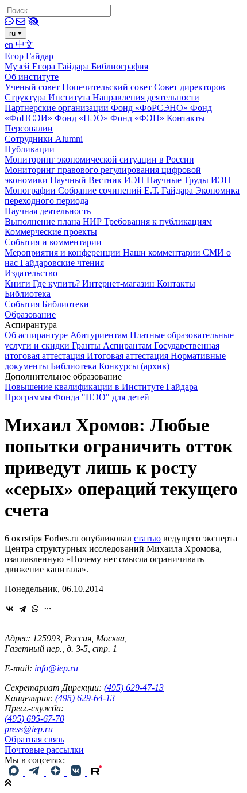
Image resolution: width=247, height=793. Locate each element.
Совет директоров (189, 87)
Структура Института (48, 97)
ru (15, 33)
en (10, 44)
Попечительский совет (108, 87)
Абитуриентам (100, 335)
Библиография (119, 66)
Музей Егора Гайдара (48, 66)
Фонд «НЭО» (82, 118)
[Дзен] (56, 772)
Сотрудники (30, 139)
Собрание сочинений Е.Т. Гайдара (126, 190)
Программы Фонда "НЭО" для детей (77, 397)
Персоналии (29, 128)
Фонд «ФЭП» (138, 118)
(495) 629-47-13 (134, 688)
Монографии (31, 190)
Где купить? (57, 283)
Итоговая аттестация (129, 356)
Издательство (31, 273)
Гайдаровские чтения (62, 263)
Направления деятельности (145, 97)
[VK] (77, 772)
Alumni (69, 139)
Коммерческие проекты (51, 232)
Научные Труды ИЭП (188, 180)
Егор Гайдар (29, 56)
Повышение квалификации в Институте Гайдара (101, 387)
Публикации (30, 149)
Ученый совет (33, 87)
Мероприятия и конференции (64, 252)
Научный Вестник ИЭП (98, 180)
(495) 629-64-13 (85, 698)
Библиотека (28, 294)
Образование (30, 314)
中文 (25, 44)
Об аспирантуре (37, 335)
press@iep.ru (29, 729)
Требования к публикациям (158, 221)
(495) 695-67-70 (34, 719)
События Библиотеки (47, 304)
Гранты (87, 345)
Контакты (186, 118)
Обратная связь (34, 739)
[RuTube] (96, 772)
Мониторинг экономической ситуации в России (99, 159)
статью (147, 538)
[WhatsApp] (35, 609)
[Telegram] (22, 609)
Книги (19, 283)
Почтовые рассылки (44, 750)
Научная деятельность (48, 211)
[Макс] (15, 772)
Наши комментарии (163, 252)
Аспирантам (128, 345)
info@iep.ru (56, 668)
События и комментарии (53, 242)
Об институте (32, 77)
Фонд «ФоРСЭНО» (150, 108)
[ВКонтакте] (10, 609)
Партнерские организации (58, 108)
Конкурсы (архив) (134, 366)
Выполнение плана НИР (54, 221)
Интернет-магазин (119, 283)
